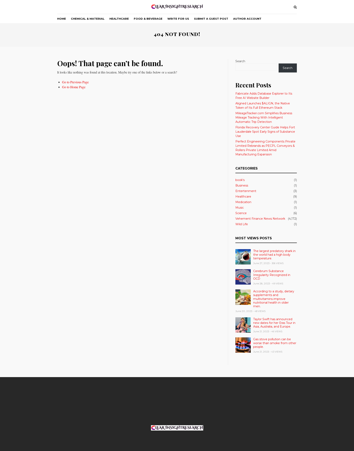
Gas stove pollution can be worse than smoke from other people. (274, 342)
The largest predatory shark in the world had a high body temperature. (274, 254)
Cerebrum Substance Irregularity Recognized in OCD (271, 274)
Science (241, 213)
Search (240, 61)
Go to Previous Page (75, 82)
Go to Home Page (73, 87)
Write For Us (178, 18)
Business (241, 185)
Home (61, 18)
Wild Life (241, 224)
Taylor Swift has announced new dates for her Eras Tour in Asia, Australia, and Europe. (274, 322)
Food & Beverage (148, 18)
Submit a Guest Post (211, 18)
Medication (243, 202)
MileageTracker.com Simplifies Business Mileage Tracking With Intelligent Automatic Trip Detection (263, 117)
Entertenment (245, 191)
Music (239, 207)
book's (240, 180)
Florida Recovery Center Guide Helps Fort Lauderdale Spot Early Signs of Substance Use (265, 131)
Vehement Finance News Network (260, 218)
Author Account (247, 18)
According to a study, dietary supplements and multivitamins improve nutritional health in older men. (273, 298)
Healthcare (119, 18)
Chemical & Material (87, 18)
